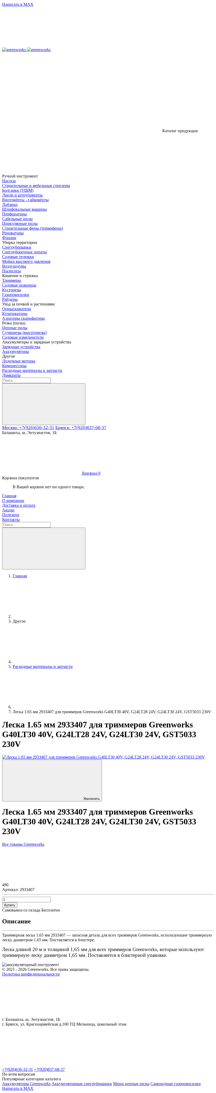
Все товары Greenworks (23, 844)
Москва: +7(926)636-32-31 (28, 427)
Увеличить (91, 799)
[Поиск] (43, 404)
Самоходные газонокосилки (175, 1083)
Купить (9, 905)
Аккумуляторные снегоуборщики (82, 1083)
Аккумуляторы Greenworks (26, 1083)
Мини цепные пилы (131, 1083)
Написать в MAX (17, 4)
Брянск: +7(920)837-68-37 (80, 427)
